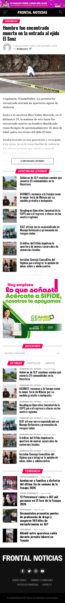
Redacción (22, 49)
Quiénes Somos (19, 580)
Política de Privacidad (27, 584)
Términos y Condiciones (41, 580)
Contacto (47, 584)
